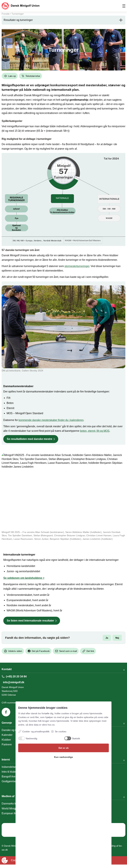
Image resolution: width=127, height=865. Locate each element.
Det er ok (64, 748)
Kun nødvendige (63, 757)
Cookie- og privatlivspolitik (35, 731)
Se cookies (60, 731)
